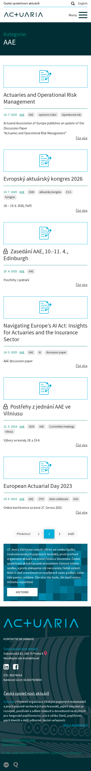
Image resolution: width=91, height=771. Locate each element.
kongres (10, 197)
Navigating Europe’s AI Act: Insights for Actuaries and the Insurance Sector (45, 332)
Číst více (81, 138)
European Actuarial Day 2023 (38, 485)
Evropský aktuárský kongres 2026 (43, 178)
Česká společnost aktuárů (22, 3)
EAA (76, 499)
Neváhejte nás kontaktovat (21, 658)
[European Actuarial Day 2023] (45, 468)
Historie (22, 592)
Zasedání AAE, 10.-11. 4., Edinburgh (36, 255)
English (82, 3)
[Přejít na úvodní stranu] (45, 14)
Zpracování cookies (14, 744)
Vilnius (9, 432)
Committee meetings (61, 426)
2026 (31, 192)
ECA (68, 192)
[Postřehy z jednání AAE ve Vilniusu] (45, 388)
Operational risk (71, 115)
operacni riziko (48, 115)
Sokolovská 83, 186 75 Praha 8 (23, 653)
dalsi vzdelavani (58, 499)
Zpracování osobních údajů (18, 740)
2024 (31, 426)
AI (40, 352)
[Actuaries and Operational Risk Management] (45, 77)
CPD (41, 499)
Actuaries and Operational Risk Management (40, 98)
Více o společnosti (75, 725)
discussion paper (56, 352)
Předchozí (23, 534)
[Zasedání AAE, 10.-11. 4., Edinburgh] (45, 233)
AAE (22, 115)
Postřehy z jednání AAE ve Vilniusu (37, 410)
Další (71, 534)
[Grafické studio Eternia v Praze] (6, 764)
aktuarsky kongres (50, 192)
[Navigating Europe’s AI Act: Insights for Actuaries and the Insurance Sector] (45, 307)
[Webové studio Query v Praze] (15, 764)
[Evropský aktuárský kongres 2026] (45, 161)
